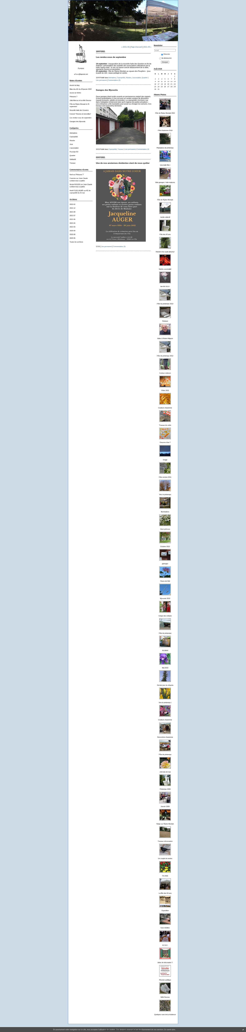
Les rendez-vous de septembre (80, 118)
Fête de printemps (165, 633)
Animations (73, 133)
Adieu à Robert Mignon (165, 338)
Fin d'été (165, 876)
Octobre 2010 (165, 546)
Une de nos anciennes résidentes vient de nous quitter (122, 163)
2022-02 (72, 204)
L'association (74, 148)
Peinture (165, 321)
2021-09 (72, 212)
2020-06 (72, 238)
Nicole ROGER (75, 184)
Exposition (165, 910)
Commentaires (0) (114, 80)
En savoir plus (169, 1030)
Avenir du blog (74, 85)
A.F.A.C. (165, 945)
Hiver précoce (165, 529)
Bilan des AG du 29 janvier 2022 (81, 89)
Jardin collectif (165, 217)
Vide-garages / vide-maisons (165, 182)
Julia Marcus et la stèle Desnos (80, 100)
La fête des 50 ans (165, 893)
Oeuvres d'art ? (165, 442)
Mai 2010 (165, 668)
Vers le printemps (165, 494)
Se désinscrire (167, 58)
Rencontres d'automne (165, 737)
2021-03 (72, 227)
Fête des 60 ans (165, 234)
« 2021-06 (125, 47)
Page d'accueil (136, 47)
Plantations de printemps (165, 148)
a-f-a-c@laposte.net (81, 74)
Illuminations (165, 512)
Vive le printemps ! (165, 702)
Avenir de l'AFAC (75, 93)
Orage (165, 460)
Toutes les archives (76, 242)
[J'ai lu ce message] (243, 1029)
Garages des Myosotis (77, 121)
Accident (165, 650)
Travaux (72, 163)
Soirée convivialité (165, 269)
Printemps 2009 (165, 789)
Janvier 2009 (165, 806)
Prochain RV (74, 152)
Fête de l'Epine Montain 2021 (165, 113)
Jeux (71, 144)
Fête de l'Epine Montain (165, 200)
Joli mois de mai (165, 772)
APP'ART (165, 564)
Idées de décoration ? (165, 962)
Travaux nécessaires (165, 841)
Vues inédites (165, 928)
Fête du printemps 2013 (165, 304)
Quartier (72, 155)
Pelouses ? (73, 96)
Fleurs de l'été (165, 581)
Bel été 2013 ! (165, 286)
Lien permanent (101, 80)
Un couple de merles (165, 858)
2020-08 (72, 234)
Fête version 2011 (165, 477)
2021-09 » (147, 47)
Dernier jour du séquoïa (165, 685)
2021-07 (72, 215)
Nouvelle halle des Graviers (79, 110)
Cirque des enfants (165, 616)
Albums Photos (160, 95)
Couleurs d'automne (165, 408)
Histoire (72, 140)
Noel (71, 174)
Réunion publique (165, 980)
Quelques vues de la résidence (165, 1014)
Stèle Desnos (165, 997)
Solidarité (73, 159)
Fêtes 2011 (165, 390)
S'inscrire (166, 54)
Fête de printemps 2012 (165, 356)
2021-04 (72, 223)
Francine (73, 178)
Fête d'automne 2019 (165, 130)
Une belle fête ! (165, 165)
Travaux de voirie (165, 425)
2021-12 (72, 208)
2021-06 (72, 219)
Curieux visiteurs (165, 373)
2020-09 (72, 231)
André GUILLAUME (76, 190)
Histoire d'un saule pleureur (165, 252)
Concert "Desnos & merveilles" (80, 114)
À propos (81, 68)
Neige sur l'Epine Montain (165, 824)
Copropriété (74, 137)
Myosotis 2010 (165, 598)
